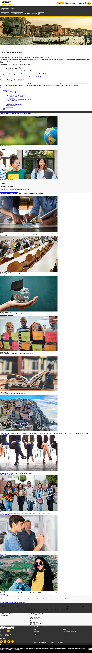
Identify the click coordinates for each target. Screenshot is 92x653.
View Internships (4, 434)
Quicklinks (81, 3)
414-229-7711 (39, 76)
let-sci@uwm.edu (30, 76)
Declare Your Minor (13, 192)
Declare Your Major (4, 192)
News (64, 626)
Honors (4, 109)
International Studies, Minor (6, 179)
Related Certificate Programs (12, 100)
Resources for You (70, 3)
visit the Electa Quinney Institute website (57, 609)
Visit (52, 3)
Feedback (60, 642)
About (40, 13)
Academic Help (9, 107)
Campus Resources (24, 112)
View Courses (3, 275)
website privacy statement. (14, 649)
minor (30, 70)
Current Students (11, 602)
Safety (35, 629)
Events (64, 629)
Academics (4, 13)
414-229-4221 (34, 622)
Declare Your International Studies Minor (18, 95)
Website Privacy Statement (40, 642)
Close (90, 648)
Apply (59, 3)
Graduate (5, 108)
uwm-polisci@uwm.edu (36, 623)
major (24, 70)
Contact (3, 638)
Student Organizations (11, 105)
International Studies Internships (16, 96)
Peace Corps (11, 98)
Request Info (46, 3)
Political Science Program (11, 91)
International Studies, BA (6, 145)
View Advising (3, 235)
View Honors (3, 554)
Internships (27, 13)
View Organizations (4, 514)
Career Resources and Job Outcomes (14, 104)
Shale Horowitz (74, 85)
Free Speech (36, 631)
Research (34, 13)
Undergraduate (6, 90)
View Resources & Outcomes (6, 474)
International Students (20, 602)
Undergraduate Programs (5, 112)
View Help (2, 394)
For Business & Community (69, 631)
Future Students (3, 602)
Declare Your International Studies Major (18, 94)
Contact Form (34, 624)
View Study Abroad (4, 594)
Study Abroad (9, 101)
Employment (37, 634)
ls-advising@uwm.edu (75, 83)
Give (55, 3)
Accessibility (52, 642)
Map (32, 620)
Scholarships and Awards (11, 103)
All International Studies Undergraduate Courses (20, 99)
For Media (65, 634)
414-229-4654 (84, 83)
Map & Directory (38, 626)
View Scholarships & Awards (6, 315)
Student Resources (16, 13)
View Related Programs (5, 354)
